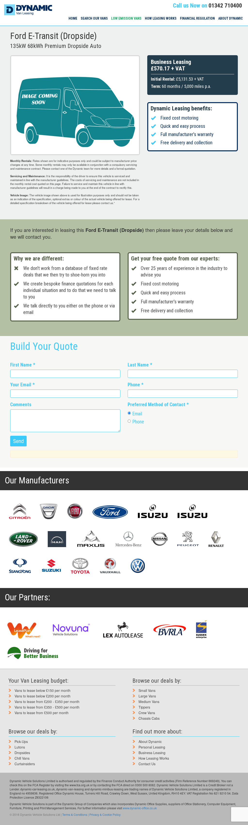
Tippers (144, 707)
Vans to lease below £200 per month (42, 696)
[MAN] (57, 539)
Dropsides (22, 752)
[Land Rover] (23, 539)
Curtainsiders (25, 763)
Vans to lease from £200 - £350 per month (47, 701)
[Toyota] (80, 566)
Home (73, 18)
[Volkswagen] (137, 566)
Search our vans (94, 18)
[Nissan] (159, 539)
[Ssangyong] (19, 566)
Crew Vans (147, 712)
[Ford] (110, 511)
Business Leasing (152, 752)
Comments (20, 404)
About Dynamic (230, 18)
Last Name (140, 365)
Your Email (22, 385)
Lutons (20, 747)
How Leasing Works (161, 18)
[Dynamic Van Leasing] (28, 6)
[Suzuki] (51, 566)
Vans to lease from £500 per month (42, 712)
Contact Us (147, 763)
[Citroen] (19, 511)
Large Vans (147, 696)
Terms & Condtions (74, 814)
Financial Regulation (197, 18)
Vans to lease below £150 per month (42, 690)
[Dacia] (48, 511)
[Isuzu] (153, 511)
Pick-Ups (21, 741)
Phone (135, 385)
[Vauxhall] (110, 566)
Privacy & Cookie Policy (105, 814)
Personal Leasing (152, 747)
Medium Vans (149, 701)
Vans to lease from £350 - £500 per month (47, 707)
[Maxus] (91, 538)
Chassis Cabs (149, 718)
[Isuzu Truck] (193, 511)
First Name (22, 365)
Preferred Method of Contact (158, 404)
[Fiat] (75, 511)
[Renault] (216, 539)
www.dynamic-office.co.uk (140, 808)
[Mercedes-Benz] (128, 539)
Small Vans (147, 690)
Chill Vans (22, 758)
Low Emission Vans (126, 18)
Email (137, 414)
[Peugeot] (188, 539)
